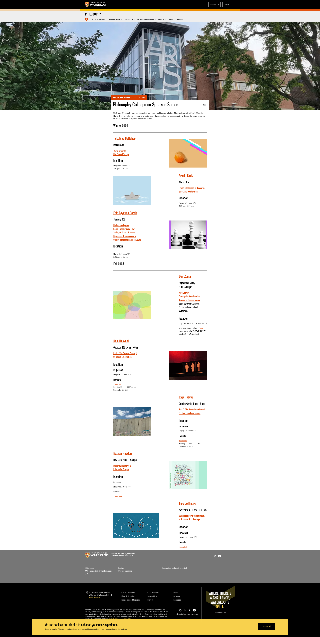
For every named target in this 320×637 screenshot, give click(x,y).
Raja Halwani (121, 341)
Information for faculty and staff (174, 568)
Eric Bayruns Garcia (125, 213)
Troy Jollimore (187, 503)
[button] (214, 4)
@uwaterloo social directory (187, 614)
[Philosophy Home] (86, 19)
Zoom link (117, 384)
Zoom (200, 328)
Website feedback (125, 570)
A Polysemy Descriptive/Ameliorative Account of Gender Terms (189, 296)
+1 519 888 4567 (95, 597)
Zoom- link (117, 496)
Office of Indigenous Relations (119, 619)
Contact (121, 568)
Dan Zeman (185, 276)
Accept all (267, 626)
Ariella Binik (186, 175)
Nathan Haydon (122, 453)
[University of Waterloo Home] (95, 4)
